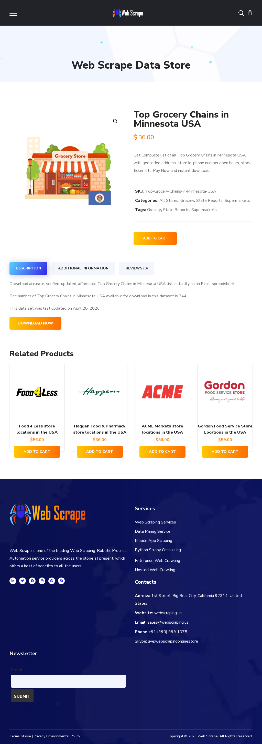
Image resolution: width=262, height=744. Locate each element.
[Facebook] (32, 581)
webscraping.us (168, 613)
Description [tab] (28, 268)
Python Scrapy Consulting (158, 550)
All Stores (168, 200)
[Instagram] (42, 581)
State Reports (209, 200)
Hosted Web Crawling (155, 570)
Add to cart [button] (37, 451)
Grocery (187, 200)
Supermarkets (237, 200)
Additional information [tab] (83, 268)
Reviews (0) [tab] (137, 268)
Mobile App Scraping (153, 540)
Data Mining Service (152, 531)
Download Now (35, 323)
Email (17, 669)
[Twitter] (22, 581)
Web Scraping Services (155, 522)
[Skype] (61, 581)
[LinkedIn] (12, 581)
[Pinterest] (51, 581)
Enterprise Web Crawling (157, 560)
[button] (115, 121)
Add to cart (155, 238)
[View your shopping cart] (250, 13)
